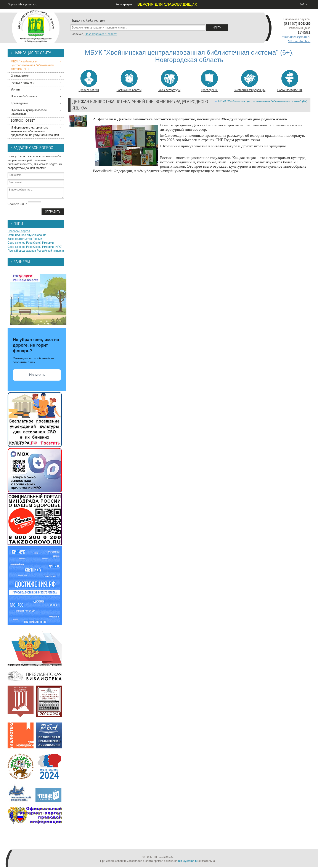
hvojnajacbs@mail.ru (296, 36)
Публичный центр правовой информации (29, 111)
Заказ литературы (169, 90)
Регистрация (124, 4)
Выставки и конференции (249, 90)
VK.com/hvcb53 (299, 41)
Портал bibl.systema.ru (22, 4)
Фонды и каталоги (22, 82)
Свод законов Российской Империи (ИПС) (35, 246)
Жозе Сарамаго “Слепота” (101, 34)
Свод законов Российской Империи (31, 242)
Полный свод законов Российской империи (36, 250)
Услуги (15, 89)
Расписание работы (129, 90)
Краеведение (209, 90)
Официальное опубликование (27, 235)
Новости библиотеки (24, 96)
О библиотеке (20, 75)
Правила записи (89, 90)
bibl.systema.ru (188, 860)
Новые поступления (289, 90)
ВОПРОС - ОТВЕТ (23, 120)
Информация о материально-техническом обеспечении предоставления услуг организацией (35, 131)
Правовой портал (19, 231)
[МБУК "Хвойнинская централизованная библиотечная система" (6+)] (35, 25)
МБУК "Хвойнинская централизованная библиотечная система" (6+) (262, 101)
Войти (303, 4)
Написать (37, 375)
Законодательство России (25, 238)
